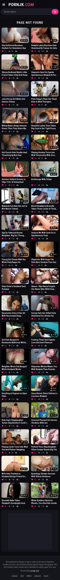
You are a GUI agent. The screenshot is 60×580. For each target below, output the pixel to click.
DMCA (29, 576)
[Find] (55, 11)
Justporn (37, 576)
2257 (22, 576)
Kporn (46, 576)
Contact (15, 576)
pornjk (21, 4)
